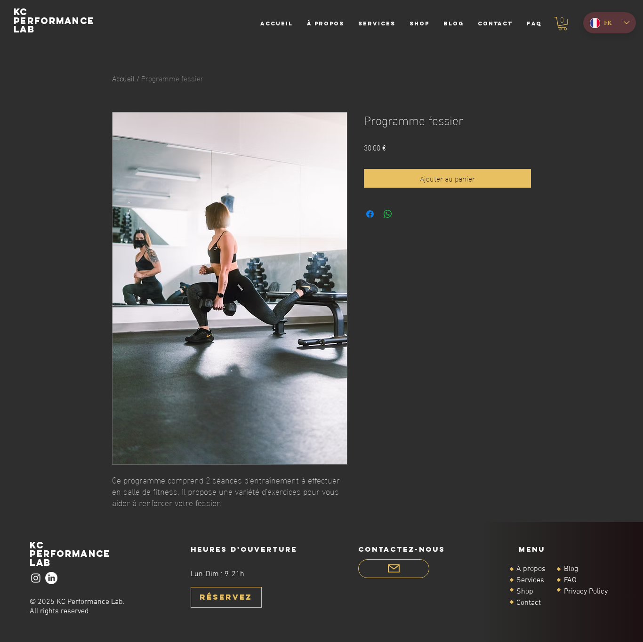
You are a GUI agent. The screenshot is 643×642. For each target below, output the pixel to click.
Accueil (123, 78)
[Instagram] (36, 578)
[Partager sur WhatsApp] (388, 214)
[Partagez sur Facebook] (370, 214)
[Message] (393, 568)
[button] (563, 24)
